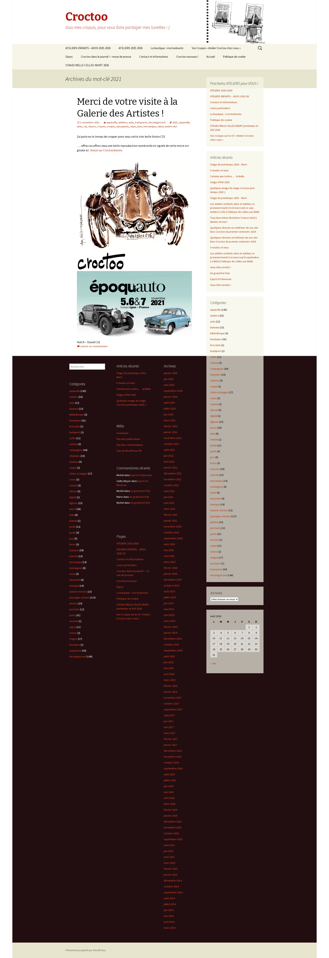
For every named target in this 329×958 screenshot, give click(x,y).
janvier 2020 (170, 573)
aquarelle (111, 122)
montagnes (216, 486)
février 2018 (170, 686)
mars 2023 (169, 420)
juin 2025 (168, 379)
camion (214, 363)
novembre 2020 (172, 526)
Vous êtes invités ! (220, 267)
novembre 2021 (172, 479)
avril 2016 (169, 798)
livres (213, 463)
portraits (215, 528)
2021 (175, 122)
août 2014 (169, 898)
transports (141, 122)
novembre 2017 (172, 697)
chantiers (215, 374)
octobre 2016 (171, 762)
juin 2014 (168, 910)
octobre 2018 (171, 644)
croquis (110, 126)
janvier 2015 (170, 874)
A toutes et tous (219, 170)
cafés (213, 357)
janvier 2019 (170, 632)
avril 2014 (169, 922)
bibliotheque (217, 333)
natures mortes (219, 510)
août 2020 (169, 544)
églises (214, 422)
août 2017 (169, 715)
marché (214, 475)
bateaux (214, 327)
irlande (214, 439)
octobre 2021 (171, 485)
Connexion (122, 433)
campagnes (217, 368)
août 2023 (169, 402)
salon (160, 126)
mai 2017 (169, 727)
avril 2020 (169, 556)
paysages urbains (220, 516)
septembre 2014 (173, 892)
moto (213, 492)
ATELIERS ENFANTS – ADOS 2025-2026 (87, 48)
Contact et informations (153, 56)
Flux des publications (128, 439)
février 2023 (170, 426)
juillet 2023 (170, 408)
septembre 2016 (173, 768)
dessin (214, 410)
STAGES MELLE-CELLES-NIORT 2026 (87, 65)
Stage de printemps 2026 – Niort (228, 164)
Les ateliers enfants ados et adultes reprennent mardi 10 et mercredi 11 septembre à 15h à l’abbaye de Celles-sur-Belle (235, 208)
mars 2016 (169, 804)
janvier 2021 (170, 520)
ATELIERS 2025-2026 (130, 48)
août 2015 (169, 845)
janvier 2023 (170, 432)
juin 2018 (168, 662)
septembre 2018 (173, 650)
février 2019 (170, 627)
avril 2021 (169, 503)
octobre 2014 (171, 886)
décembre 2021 (173, 473)
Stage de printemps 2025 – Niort (228, 198)
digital (213, 416)
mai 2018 (169, 668)
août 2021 (169, 491)
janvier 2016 (170, 815)
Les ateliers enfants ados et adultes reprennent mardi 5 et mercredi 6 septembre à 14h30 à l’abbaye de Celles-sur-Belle (234, 257)
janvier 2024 (170, 396)
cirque (213, 386)
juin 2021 (168, 497)
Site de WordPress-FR (129, 450)
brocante (215, 345)
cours (213, 398)
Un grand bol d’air (220, 273)
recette (214, 540)
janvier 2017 (170, 745)
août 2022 (169, 449)
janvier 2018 (170, 691)
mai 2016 (169, 792)
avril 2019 (169, 615)
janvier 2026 (170, 373)
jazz (212, 457)
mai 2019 (169, 609)
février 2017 (170, 739)
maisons (215, 469)
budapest (215, 351)
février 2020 (170, 568)
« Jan (213, 663)
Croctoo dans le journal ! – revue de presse (106, 56)
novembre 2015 (172, 827)
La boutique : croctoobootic (167, 48)
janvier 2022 (170, 467)
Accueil (210, 56)
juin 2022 (168, 455)
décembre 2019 (173, 579)
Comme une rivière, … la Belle (227, 176)
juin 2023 (168, 414)
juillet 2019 (170, 597)
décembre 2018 (173, 638)
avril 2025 (169, 385)
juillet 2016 (170, 780)
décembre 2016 (173, 750)
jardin (213, 445)
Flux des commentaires (130, 445)
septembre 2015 (173, 839)
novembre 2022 (172, 438)
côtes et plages (219, 392)
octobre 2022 (171, 444)
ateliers (122, 122)
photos (214, 522)
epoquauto (122, 126)
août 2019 (169, 591)
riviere (214, 551)
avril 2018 (169, 674)
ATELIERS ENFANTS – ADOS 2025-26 (229, 96)
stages (214, 557)
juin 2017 (168, 721)
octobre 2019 (171, 585)
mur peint (215, 498)
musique (215, 504)
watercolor (171, 126)
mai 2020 (169, 550)
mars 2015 (169, 863)
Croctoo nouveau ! (187, 56)
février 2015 (170, 868)
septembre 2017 (173, 709)
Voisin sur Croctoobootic (106, 150)
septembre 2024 (173, 390)
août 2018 (169, 656)
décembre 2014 (173, 880)
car (85, 126)
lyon (139, 126)
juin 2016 (168, 786)
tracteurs (215, 563)
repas (213, 545)
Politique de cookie (234, 56)
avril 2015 (169, 857)
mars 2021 (169, 509)
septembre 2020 (173, 538)
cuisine (214, 404)
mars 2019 (169, 621)
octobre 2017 (171, 703)
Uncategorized (157, 122)
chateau (214, 380)
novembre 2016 (172, 756)
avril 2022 (169, 461)
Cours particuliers (220, 108)
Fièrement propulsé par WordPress (85, 950)
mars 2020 (169, 562)
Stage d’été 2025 (220, 182)
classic (92, 126)
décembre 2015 (173, 821)
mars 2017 (169, 733)
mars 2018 (169, 680)
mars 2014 (169, 927)
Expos (69, 56)
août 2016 (169, 774)
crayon (101, 126)
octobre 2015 (171, 833)
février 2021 (170, 514)
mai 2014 (169, 916)
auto (131, 122)
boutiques (216, 339)
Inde (212, 433)
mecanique (149, 126)
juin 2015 (168, 851)
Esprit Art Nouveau (220, 279)
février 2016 (170, 809)
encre (213, 427)
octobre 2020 (171, 532)
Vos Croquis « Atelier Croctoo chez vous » (216, 48)
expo (133, 126)
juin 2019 (168, 603)
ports (213, 534)
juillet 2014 (170, 904)
